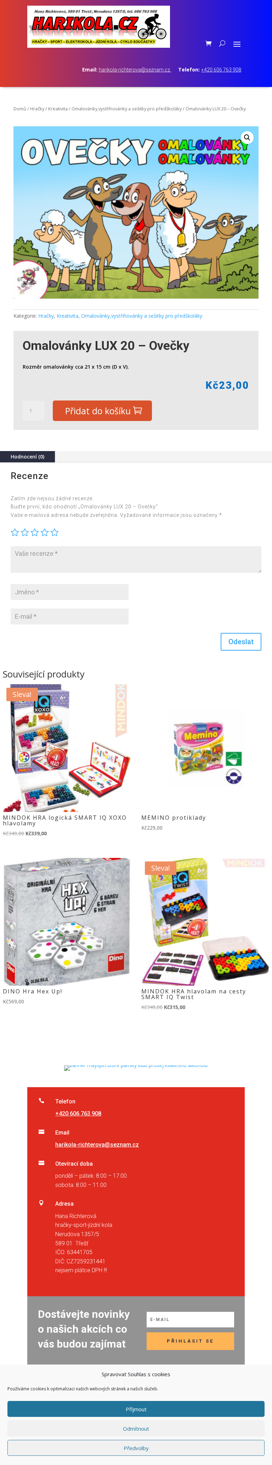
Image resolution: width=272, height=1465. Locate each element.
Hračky (37, 108)
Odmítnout (136, 1428)
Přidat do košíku (98, 411)
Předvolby (136, 1448)
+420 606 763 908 (221, 70)
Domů (19, 108)
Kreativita (58, 108)
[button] (247, 137)
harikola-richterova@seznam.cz (135, 70)
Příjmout (136, 1409)
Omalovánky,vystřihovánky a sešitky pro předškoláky (127, 108)
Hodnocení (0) (27, 456)
